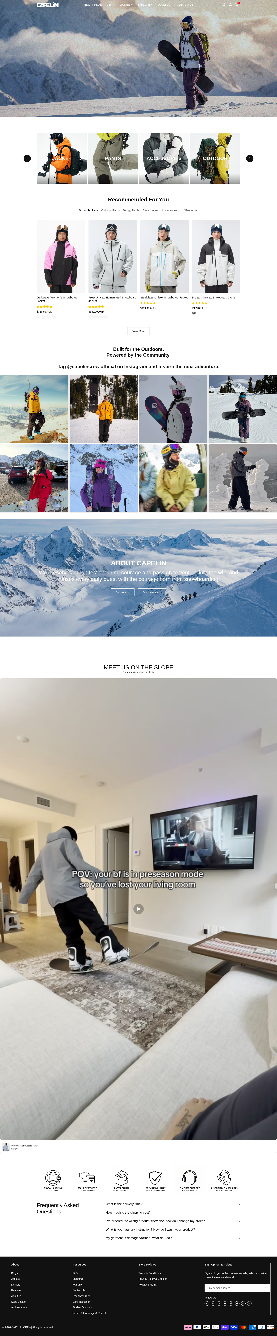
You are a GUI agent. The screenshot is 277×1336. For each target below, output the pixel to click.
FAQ (75, 1273)
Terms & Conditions (149, 1273)
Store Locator (18, 1301)
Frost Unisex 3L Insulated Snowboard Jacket (112, 299)
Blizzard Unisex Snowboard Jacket (214, 297)
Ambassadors (19, 1307)
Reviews (16, 1290)
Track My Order (81, 1296)
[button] (45, 306)
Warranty (77, 1284)
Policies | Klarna (147, 1284)
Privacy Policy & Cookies (152, 1279)
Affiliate (15, 1279)
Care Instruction (81, 1301)
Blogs (14, 1273)
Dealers (15, 1284)
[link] (138, 578)
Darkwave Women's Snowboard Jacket (57, 299)
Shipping (77, 1279)
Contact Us (78, 1290)
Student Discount (82, 1307)
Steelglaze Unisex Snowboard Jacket (164, 297)
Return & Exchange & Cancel (89, 1313)
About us (16, 1296)
